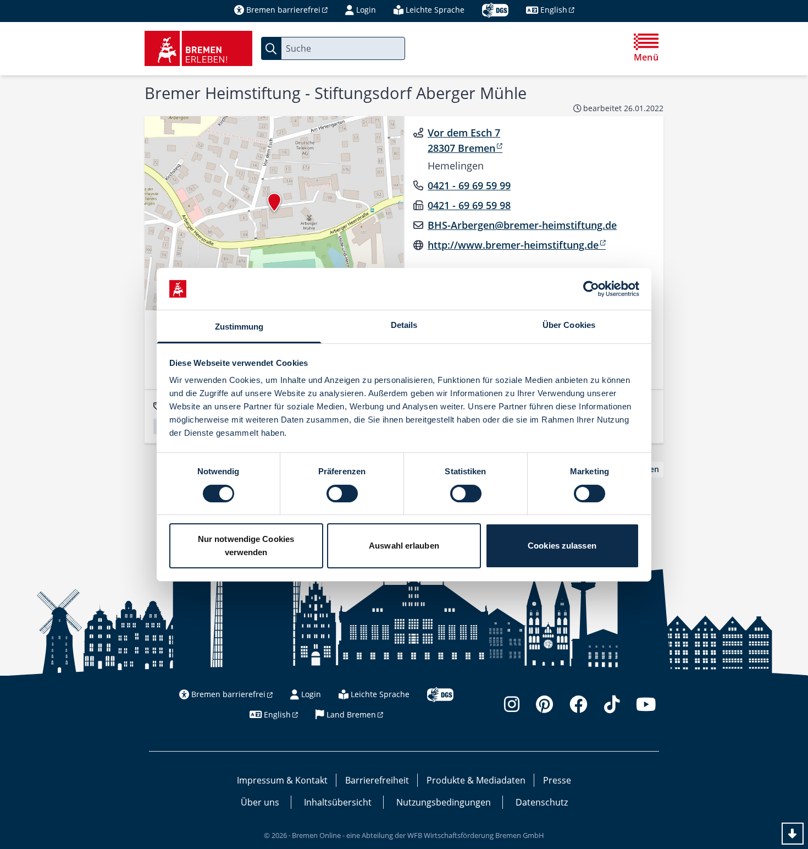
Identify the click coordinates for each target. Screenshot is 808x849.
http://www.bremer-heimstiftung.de (513, 244)
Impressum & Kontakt (282, 780)
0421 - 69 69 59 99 (469, 185)
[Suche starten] (271, 48)
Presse (557, 780)
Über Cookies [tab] (569, 325)
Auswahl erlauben (404, 545)
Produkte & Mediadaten (476, 780)
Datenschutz (542, 802)
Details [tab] (404, 325)
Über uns (260, 802)
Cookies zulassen (562, 545)
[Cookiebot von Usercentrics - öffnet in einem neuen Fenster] (591, 289)
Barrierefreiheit (377, 780)
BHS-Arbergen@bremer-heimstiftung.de (522, 225)
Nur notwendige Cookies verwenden (246, 545)
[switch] (342, 493)
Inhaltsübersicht (338, 802)
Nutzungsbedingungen (443, 802)
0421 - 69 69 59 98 (469, 205)
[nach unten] (793, 834)
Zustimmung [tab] (239, 326)
